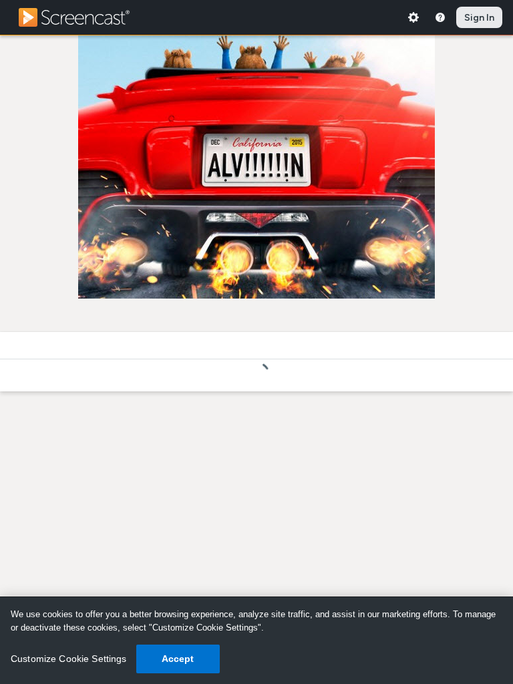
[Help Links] (440, 17)
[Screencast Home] (83, 17)
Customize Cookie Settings (69, 658)
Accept (178, 658)
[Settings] (413, 17)
